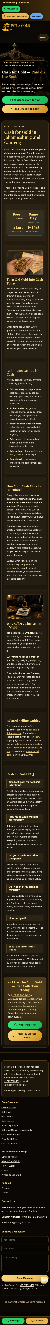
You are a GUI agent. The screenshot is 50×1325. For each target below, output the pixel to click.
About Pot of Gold (10, 1161)
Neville (4, 1288)
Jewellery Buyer (9, 1125)
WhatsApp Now (27, 1024)
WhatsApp (15, 1321)
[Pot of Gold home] (44, 1280)
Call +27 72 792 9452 (27, 109)
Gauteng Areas (9, 1156)
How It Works (8, 1165)
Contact (5, 1170)
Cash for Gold (8, 1107)
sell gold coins (18, 744)
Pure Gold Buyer (10, 1139)
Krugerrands (30, 439)
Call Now (38, 1321)
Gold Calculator (9, 1143)
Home (6, 126)
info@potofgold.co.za (15, 1084)
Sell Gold (6, 1112)
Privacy (5, 1188)
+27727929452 (11, 1081)
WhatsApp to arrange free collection (22, 1090)
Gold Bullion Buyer (11, 1134)
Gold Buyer (7, 1116)
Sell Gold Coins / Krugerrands (16, 1130)
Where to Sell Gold (11, 1175)
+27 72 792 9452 (21, 995)
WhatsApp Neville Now (27, 100)
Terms (4, 1192)
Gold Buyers (7, 1121)
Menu (43, 37)
